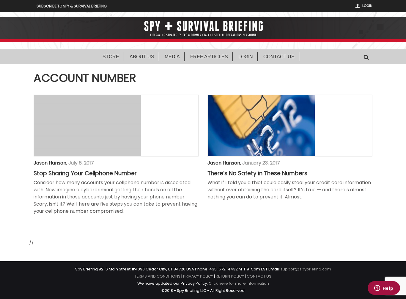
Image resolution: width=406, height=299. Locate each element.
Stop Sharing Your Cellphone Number (85, 173)
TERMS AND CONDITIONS (157, 276)
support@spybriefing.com (306, 269)
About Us (142, 56)
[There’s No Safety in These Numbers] (261, 125)
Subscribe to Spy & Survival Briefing (72, 6)
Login (367, 5)
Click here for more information (239, 283)
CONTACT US (259, 276)
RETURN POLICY (230, 276)
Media (172, 56)
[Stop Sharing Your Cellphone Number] (87, 125)
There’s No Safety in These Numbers (257, 173)
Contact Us (279, 56)
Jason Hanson (50, 162)
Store (111, 56)
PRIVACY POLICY (198, 276)
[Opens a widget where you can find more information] (383, 288)
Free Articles (209, 56)
